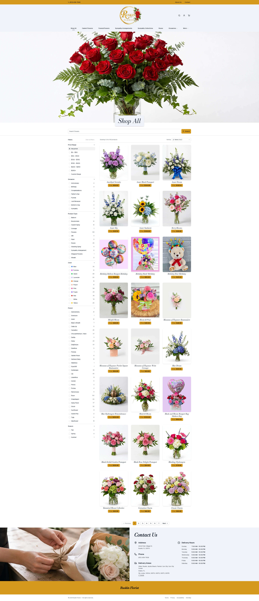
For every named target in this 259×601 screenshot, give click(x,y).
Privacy (172, 598)
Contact (187, 2)
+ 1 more (141, 575)
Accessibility (180, 598)
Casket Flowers (87, 28)
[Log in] (184, 15)
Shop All (73, 28)
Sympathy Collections (145, 28)
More (185, 28)
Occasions (172, 28)
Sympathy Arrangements (123, 28)
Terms (166, 598)
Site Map (188, 598)
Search (187, 131)
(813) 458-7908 (75, 2)
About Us (178, 2)
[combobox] (181, 139)
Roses (161, 28)
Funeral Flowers (104, 28)
